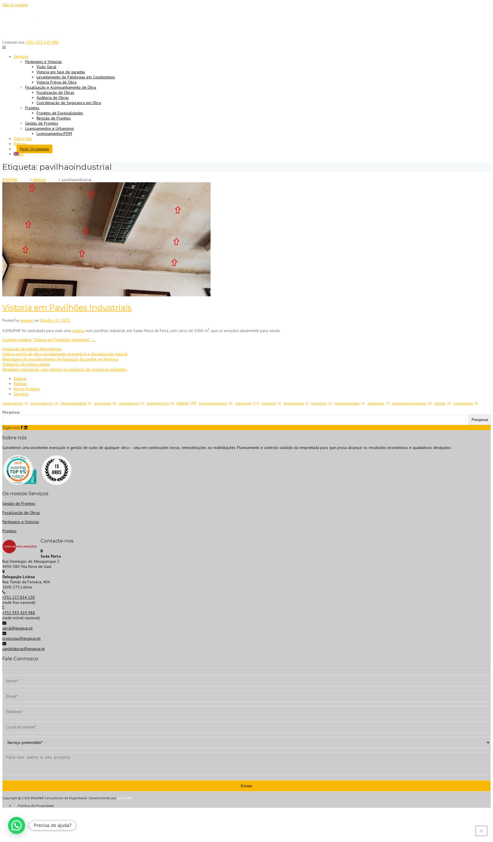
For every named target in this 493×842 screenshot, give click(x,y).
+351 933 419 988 (42, 42)
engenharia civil (131, 403)
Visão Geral (46, 66)
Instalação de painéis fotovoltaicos (32, 348)
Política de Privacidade (36, 805)
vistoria (78, 330)
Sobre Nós (23, 138)
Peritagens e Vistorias (20, 521)
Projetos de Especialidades (60, 113)
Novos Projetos (27, 388)
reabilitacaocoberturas (412, 403)
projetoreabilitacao (350, 403)
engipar (26, 320)
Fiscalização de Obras (55, 92)
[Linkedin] (25, 427)
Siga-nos (10, 427)
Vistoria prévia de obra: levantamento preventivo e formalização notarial (65, 354)
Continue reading (48, 339)
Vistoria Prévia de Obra (56, 82)
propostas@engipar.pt (21, 638)
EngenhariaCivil (160, 403)
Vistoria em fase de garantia (61, 71)
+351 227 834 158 (18, 597)
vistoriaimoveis (465, 403)
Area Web (124, 798)
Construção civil (15, 403)
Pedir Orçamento (34, 148)
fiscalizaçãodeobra (216, 403)
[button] (16, 825)
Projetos (9, 530)
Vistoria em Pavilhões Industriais (67, 307)
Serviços (21, 393)
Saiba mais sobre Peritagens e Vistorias (246, 8)
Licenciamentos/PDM (54, 133)
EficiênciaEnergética (76, 403)
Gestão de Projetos (41, 123)
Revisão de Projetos (54, 118)
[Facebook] (22, 427)
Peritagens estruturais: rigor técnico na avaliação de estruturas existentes (64, 369)
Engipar (20, 378)
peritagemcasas (296, 403)
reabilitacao (378, 403)
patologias (247, 403)
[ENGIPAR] (23, 34)
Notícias (20, 143)
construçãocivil (44, 403)
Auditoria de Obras (53, 97)
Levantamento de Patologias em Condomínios (76, 77)
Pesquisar (11, 412)
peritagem (271, 403)
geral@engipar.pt (17, 628)
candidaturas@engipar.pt (23, 648)
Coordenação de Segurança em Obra (69, 102)
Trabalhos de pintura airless (26, 364)
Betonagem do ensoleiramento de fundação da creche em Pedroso (60, 359)
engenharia (105, 403)
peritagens (321, 403)
